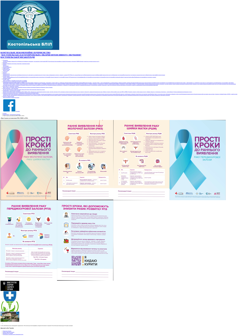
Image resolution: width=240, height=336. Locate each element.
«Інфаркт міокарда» (151, 91)
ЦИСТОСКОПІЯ (167, 82)
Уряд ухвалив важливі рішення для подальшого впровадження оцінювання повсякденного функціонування (61, 94)
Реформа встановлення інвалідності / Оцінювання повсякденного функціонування (20, 93)
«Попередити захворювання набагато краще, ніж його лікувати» (44, 91)
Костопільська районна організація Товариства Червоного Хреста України (36, 87)
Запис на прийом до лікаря (8, 80)
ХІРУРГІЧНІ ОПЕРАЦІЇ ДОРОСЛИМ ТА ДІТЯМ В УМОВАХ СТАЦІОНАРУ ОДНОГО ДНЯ (90, 84)
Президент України (7, 331)
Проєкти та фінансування (8, 96)
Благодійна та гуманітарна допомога (11, 86)
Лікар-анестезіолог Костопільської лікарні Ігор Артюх (33, 89)
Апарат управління (7, 77)
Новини (4, 64)
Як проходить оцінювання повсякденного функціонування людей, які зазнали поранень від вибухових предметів (145, 95)
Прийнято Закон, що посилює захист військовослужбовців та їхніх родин (165, 94)
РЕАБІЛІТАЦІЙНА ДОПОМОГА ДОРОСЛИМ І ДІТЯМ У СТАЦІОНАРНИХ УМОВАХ (130, 84)
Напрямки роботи (7, 78)
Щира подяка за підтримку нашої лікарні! (12, 87)
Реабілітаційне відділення (27, 77)
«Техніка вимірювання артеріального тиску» (182, 91)
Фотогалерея (5, 65)
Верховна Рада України (8, 333)
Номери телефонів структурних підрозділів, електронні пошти (16, 63)
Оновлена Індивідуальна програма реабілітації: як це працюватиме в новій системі (20, 94)
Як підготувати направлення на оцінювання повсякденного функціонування (104, 95)
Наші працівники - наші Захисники (10, 88)
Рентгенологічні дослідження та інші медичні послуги (134, 74)
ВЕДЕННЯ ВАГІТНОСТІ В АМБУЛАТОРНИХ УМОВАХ (57, 84)
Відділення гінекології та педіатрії (56, 77)
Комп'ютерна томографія (151, 74)
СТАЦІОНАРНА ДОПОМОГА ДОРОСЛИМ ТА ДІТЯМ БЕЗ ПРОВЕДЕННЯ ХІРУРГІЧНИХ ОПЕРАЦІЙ (61, 82)
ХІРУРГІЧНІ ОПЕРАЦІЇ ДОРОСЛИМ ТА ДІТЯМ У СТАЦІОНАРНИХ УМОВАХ (20, 82)
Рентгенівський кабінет (118, 77)
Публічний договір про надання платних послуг (89, 61)
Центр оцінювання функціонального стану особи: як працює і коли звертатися (31, 95)
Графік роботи (6, 68)
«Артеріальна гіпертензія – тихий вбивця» (164, 91)
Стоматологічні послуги (107, 74)
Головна (4, 113)
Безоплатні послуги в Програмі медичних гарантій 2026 (15, 81)
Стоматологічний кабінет (129, 77)
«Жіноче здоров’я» (107, 91)
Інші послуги (81, 74)
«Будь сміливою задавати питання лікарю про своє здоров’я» (71, 91)
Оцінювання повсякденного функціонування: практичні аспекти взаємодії (100, 94)
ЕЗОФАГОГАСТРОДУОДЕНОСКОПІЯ (146, 82)
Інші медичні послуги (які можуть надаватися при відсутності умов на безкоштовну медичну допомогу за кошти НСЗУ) (45, 74)
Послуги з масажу (74, 74)
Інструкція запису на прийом (20, 80)
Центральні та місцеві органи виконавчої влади (13, 334)
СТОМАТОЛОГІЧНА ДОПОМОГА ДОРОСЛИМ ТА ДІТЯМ (32, 84)
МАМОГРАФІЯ (134, 82)
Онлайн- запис (6, 79)
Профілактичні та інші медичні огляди (11, 74)
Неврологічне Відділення (16, 77)
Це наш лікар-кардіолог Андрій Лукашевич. (12, 89)
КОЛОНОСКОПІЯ (159, 82)
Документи (5, 60)
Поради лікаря (6, 70)
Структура (5, 71)
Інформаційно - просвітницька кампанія (11, 90)
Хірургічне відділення (108, 77)
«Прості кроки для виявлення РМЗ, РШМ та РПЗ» (19, 91)
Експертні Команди (7, 67)
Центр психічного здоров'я (150, 77)
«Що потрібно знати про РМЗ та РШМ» (119, 91)
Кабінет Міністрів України (8, 332)
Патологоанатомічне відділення (97, 77)
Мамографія (99, 74)
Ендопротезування (161, 74)
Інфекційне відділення (85, 77)
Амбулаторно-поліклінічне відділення (41, 77)
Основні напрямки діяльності (9, 61)
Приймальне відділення (139, 77)
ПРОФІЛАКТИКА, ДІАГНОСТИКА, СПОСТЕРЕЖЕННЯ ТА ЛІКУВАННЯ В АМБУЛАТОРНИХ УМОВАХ (107, 82)
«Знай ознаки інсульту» (142, 91)
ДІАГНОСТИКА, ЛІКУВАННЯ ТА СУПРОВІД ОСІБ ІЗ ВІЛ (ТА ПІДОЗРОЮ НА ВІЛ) (197, 82)
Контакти (5, 62)
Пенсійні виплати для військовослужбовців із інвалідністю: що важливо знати (133, 94)
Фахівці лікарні (6, 76)
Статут (17, 61)
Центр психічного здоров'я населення (11, 97)
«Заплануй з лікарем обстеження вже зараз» (93, 91)
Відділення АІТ (67, 77)
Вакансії (5, 72)
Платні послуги (6, 73)
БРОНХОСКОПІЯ (175, 82)
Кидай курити (6, 91)
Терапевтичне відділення (75, 77)
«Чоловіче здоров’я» (132, 91)
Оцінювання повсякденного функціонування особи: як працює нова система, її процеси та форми (202, 94)
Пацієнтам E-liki (6, 69)
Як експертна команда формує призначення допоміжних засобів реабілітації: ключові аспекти (68, 95)
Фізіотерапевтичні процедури (90, 74)
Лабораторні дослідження (117, 74)
